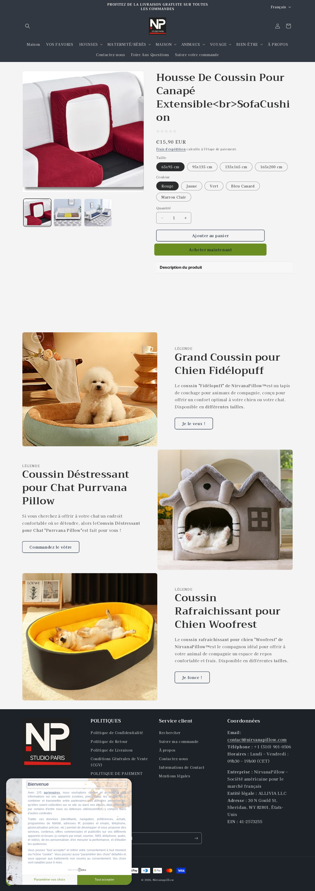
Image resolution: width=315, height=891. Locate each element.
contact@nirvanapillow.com (257, 739)
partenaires (52, 792)
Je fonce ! (192, 677)
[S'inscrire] (196, 838)
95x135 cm (202, 166)
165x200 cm (271, 166)
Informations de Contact (182, 767)
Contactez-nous (173, 758)
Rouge (167, 186)
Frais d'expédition (171, 149)
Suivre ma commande (179, 741)
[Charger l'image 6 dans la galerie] (67, 213)
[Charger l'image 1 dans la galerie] (37, 213)
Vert (214, 186)
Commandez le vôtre (51, 546)
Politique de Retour (109, 741)
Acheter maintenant (210, 249)
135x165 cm (236, 166)
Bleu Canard (243, 186)
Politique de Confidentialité (117, 732)
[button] (27, 26)
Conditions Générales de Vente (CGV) (119, 761)
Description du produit (181, 267)
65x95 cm (170, 166)
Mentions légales (174, 776)
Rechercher (170, 732)
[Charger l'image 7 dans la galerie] (98, 213)
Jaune (191, 186)
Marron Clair (173, 197)
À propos (167, 750)
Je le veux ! (193, 423)
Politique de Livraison (111, 750)
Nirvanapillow (163, 880)
